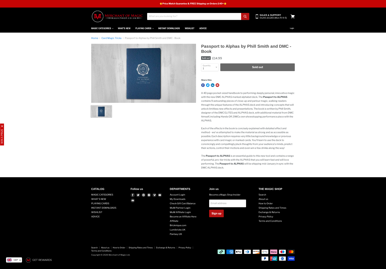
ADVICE (203, 28)
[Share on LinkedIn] (212, 85)
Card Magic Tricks (111, 38)
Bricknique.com (178, 225)
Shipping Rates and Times (272, 208)
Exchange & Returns (269, 212)
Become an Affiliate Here (183, 216)
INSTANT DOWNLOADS (169, 28)
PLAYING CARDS (143, 28)
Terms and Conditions (270, 221)
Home (94, 38)
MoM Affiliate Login (180, 212)
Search (262, 194)
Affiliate (174, 221)
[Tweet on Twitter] (208, 85)
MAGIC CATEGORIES (101, 28)
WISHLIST (189, 28)
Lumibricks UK (177, 229)
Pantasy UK (176, 234)
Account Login (177, 194)
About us (263, 199)
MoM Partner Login (180, 208)
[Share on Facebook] (203, 85)
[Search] (245, 16)
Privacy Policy (266, 216)
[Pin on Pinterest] (217, 85)
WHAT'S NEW (124, 28)
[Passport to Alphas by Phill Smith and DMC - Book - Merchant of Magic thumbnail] (101, 111)
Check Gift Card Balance (183, 203)
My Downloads (177, 199)
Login (292, 28)
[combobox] (194, 16)
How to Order (266, 203)
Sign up (216, 213)
